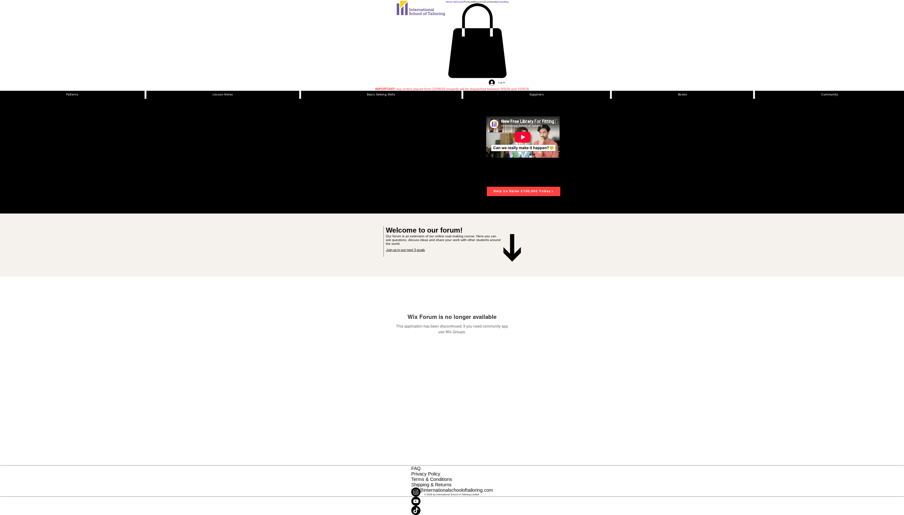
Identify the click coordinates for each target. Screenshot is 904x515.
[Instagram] (452, 492)
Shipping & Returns (431, 484)
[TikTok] (452, 510)
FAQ (416, 468)
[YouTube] (452, 501)
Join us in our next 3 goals (405, 250)
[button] (468, 1)
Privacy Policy (425, 473)
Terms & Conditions (431, 479)
